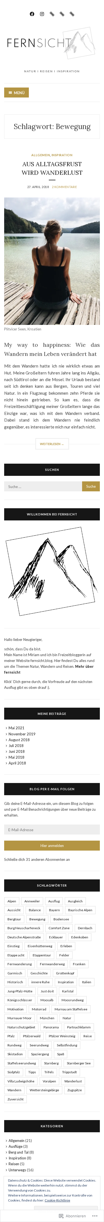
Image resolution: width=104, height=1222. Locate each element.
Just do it (47, 991)
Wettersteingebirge (44, 1090)
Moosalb (46, 1000)
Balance (35, 910)
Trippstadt (69, 1072)
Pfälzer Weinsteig (62, 1036)
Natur (67, 1018)
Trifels (49, 1072)
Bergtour (14, 919)
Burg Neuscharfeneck (23, 928)
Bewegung (37, 919)
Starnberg (51, 1063)
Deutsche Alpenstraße (24, 937)
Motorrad (39, 1009)
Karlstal (67, 991)
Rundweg (14, 1045)
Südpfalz (13, 1072)
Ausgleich (75, 901)
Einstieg (13, 946)
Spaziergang (40, 1054)
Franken (79, 964)
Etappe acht (15, 955)
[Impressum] (52, 13)
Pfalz (11, 1036)
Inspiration (62, 155)
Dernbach (85, 928)
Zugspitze (74, 1090)
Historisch (15, 982)
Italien (86, 982)
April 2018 (17, 763)
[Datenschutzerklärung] (62, 13)
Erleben (66, 946)
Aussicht (14, 910)
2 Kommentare (64, 187)
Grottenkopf (65, 973)
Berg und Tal (19, 1152)
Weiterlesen (49, 446)
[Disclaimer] (72, 13)
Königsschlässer (19, 1000)
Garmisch (14, 973)
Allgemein (40, 155)
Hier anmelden (52, 845)
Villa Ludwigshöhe (20, 1081)
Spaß (60, 1054)
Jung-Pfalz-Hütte (19, 991)
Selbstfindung (67, 1045)
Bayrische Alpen (80, 910)
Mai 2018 (16, 757)
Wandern (14, 1090)
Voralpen (49, 1081)
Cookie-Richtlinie (57, 1200)
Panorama (51, 1027)
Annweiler (32, 901)
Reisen (14, 1164)
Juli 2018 (16, 745)
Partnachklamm (79, 1027)
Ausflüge (15, 1146)
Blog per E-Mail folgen (52, 789)
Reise (87, 1036)
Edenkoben (79, 937)
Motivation (15, 1009)
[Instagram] (42, 13)
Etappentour (42, 955)
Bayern (54, 910)
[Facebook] (32, 13)
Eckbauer (56, 937)
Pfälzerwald (31, 1036)
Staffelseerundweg (21, 1063)
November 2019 (22, 734)
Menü (19, 93)
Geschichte (39, 973)
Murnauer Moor (19, 1018)
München (47, 1018)
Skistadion (15, 1054)
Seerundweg (39, 1045)
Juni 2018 (17, 751)
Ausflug (54, 901)
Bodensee (61, 919)
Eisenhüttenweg (40, 946)
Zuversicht (15, 1099)
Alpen (11, 901)
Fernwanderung (19, 964)
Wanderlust (73, 1081)
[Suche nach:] (52, 486)
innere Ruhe (40, 982)
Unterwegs (17, 1170)
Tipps (32, 1072)
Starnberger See (79, 1063)
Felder (64, 955)
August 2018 (19, 740)
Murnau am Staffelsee (71, 1009)
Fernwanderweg (52, 964)
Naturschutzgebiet (21, 1027)
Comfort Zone (59, 928)
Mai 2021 (16, 728)
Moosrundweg (72, 1000)
